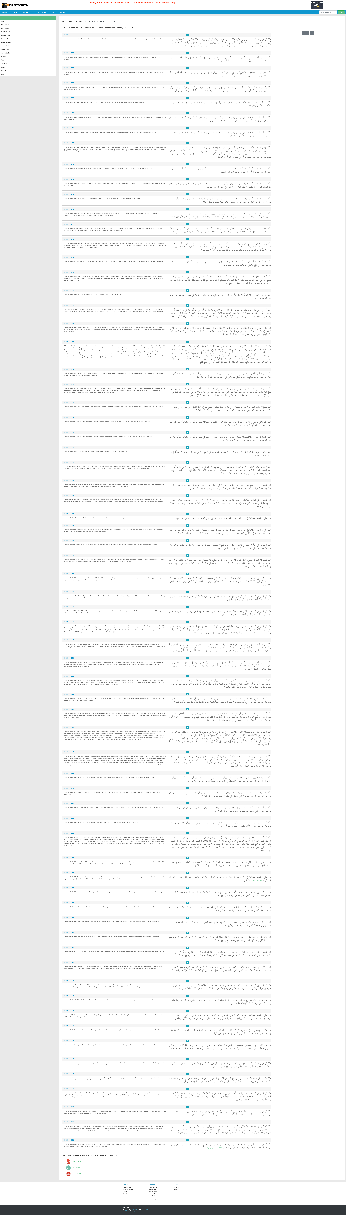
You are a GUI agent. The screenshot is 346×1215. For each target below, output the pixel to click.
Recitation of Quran (128, 1189)
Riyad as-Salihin (5, 53)
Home (2, 18)
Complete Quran (127, 1187)
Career (54, 12)
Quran (2, 21)
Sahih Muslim (5, 28)
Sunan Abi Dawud (153, 1196)
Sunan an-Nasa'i (153, 1194)
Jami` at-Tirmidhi (153, 1191)
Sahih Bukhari (5, 25)
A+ (312, 33)
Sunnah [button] (15, 12)
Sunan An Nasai (5, 35)
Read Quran (126, 1194)
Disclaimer (135, 1209)
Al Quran (5, 12)
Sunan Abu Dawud (6, 39)
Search (341, 12)
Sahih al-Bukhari (153, 1187)
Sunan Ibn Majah (6, 42)
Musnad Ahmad (5, 49)
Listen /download (77, 1167)
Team (34, 12)
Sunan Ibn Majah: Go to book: (72, 21)
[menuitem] (10, 12)
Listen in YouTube (77, 1174)
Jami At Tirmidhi (5, 32)
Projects (3, 56)
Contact (63, 12)
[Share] (187, 35)
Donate (25, 12)
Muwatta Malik (5, 46)
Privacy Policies (135, 1211)
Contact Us (4, 63)
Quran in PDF (126, 1191)
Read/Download (77, 1161)
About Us (44, 12)
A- (304, 33)
